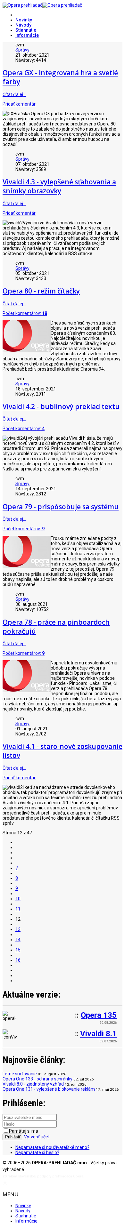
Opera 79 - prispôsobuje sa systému (61, 506)
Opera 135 (99, 1015)
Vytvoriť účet (37, 1136)
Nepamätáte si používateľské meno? (52, 1147)
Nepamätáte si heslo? (37, 1152)
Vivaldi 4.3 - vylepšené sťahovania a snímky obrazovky (59, 186)
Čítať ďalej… (14, 94)
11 (18, 908)
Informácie (27, 35)
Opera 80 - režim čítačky (41, 290)
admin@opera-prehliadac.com (34, 1183)
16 (18, 960)
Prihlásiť (13, 1137)
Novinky (23, 19)
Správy (22, 49)
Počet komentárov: (25, 313)
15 (18, 949)
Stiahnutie (25, 30)
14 (18, 939)
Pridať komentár (19, 104)
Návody (23, 25)
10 (18, 898)
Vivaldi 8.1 (98, 1033)
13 (18, 929)
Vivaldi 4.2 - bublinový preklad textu (61, 406)
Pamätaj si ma (23, 1131)
